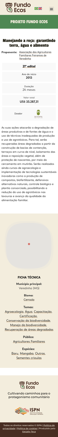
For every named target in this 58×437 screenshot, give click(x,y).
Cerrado (29, 300)
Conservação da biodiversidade (28, 320)
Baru (14, 353)
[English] (40, 8)
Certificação (28, 316)
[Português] (36, 8)
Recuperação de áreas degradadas (29, 329)
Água (28, 311)
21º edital (29, 66)
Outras (40, 353)
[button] (51, 9)
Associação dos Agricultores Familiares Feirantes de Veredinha (35, 55)
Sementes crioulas (29, 358)
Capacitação (43, 311)
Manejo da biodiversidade (28, 325)
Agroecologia (14, 311)
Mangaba (26, 353)
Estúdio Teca (29, 431)
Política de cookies (27, 428)
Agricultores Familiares (29, 341)
